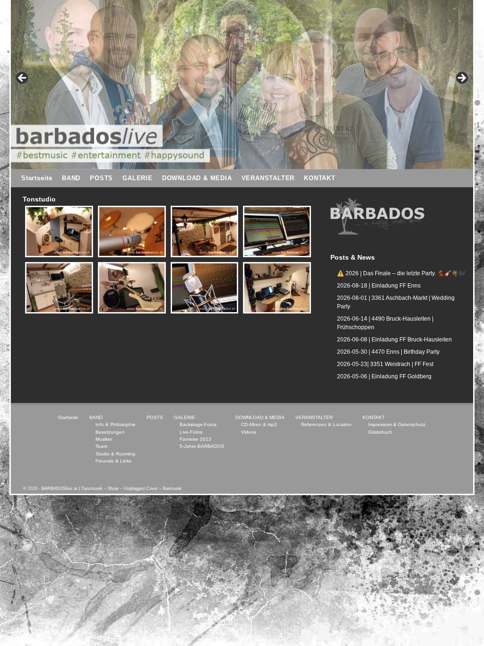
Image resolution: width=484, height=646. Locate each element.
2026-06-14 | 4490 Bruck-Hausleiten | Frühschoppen (385, 323)
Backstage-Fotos (198, 424)
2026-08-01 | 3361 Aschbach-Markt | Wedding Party (396, 302)
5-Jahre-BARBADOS (202, 446)
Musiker (103, 439)
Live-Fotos (191, 432)
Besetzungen (110, 432)
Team (101, 446)
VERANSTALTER (268, 178)
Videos (248, 432)
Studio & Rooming (115, 453)
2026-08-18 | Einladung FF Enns (379, 285)
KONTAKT (320, 178)
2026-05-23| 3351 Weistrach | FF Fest (385, 364)
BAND (71, 178)
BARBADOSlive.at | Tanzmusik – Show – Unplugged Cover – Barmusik (112, 488)
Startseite (36, 178)
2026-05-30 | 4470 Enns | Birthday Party (388, 352)
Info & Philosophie (115, 424)
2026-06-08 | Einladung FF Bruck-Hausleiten (394, 339)
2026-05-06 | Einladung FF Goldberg (384, 376)
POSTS (101, 178)
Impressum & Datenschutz (396, 424)
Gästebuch (380, 432)
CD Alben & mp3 (259, 424)
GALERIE (137, 178)
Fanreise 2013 (195, 439)
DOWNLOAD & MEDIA (197, 178)
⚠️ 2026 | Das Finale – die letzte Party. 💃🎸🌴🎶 (401, 273)
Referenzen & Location (326, 424)
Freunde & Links (113, 460)
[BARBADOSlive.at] (59, 231)
